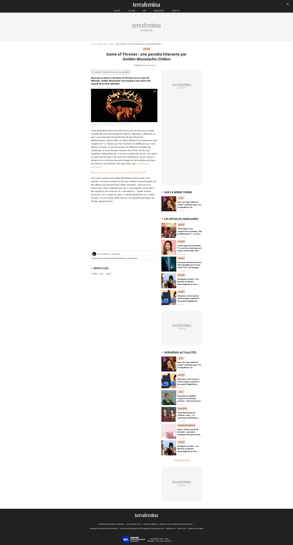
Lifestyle (175, 11)
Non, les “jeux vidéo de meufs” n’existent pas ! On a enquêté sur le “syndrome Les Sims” (189, 206)
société (117, 11)
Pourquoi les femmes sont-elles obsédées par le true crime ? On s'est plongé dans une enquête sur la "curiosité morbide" (189, 267)
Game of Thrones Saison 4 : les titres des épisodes (118, 172)
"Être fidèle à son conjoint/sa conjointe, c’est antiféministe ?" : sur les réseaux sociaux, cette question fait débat (189, 233)
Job (144, 11)
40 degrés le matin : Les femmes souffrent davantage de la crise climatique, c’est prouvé (188, 283)
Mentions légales (150, 524)
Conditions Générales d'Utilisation (111, 524)
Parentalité (159, 11)
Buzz (102, 274)
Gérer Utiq (182, 528)
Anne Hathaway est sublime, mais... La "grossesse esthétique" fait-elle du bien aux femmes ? (187, 417)
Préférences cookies (195, 528)
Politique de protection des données (104, 528)
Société (111, 44)
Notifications (171, 528)
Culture (131, 11)
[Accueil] (146, 4)
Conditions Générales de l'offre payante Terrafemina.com (142, 528)
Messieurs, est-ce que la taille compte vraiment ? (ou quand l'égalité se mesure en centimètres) (188, 300)
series (108, 274)
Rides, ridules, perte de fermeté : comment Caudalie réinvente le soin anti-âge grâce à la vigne (189, 433)
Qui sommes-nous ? (134, 524)
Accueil (93, 44)
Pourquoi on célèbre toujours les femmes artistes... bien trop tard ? (189, 398)
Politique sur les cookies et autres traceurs (176, 524)
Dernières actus (102, 44)
